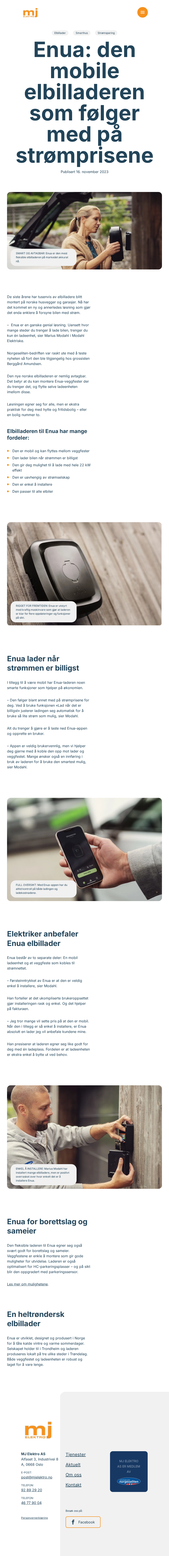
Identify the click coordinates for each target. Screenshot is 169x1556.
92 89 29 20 (31, 1490)
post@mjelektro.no (36, 1477)
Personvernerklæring (34, 1517)
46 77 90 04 (31, 1503)
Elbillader (60, 33)
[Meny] (142, 12)
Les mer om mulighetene (27, 1284)
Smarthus (82, 33)
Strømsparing (106, 33)
